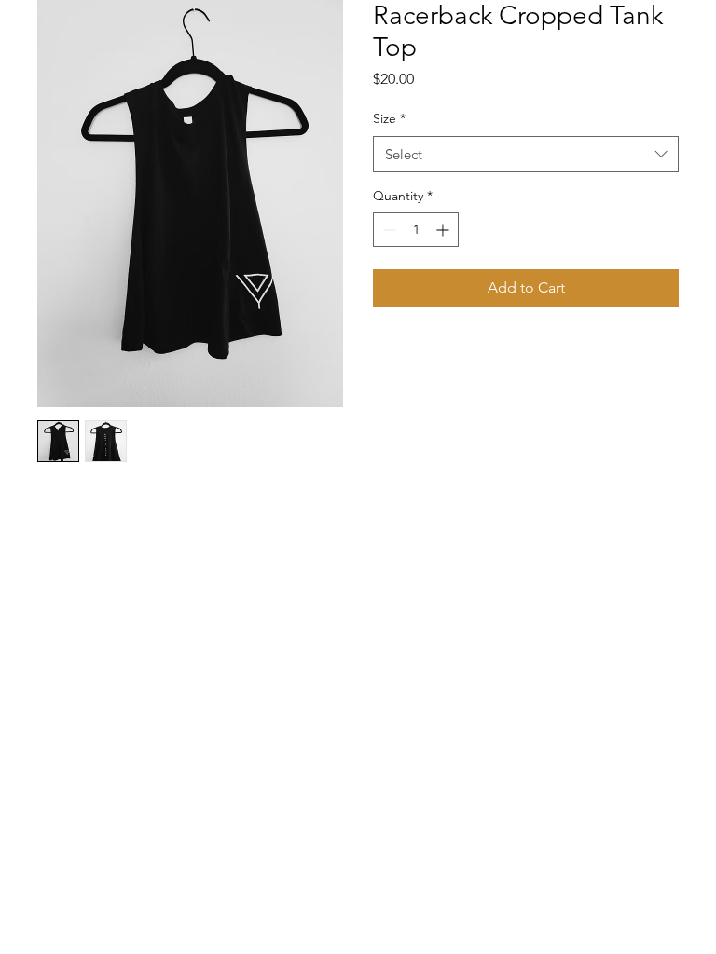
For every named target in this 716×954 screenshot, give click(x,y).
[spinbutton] (416, 229)
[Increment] (444, 229)
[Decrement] (387, 229)
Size (389, 118)
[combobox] (526, 154)
